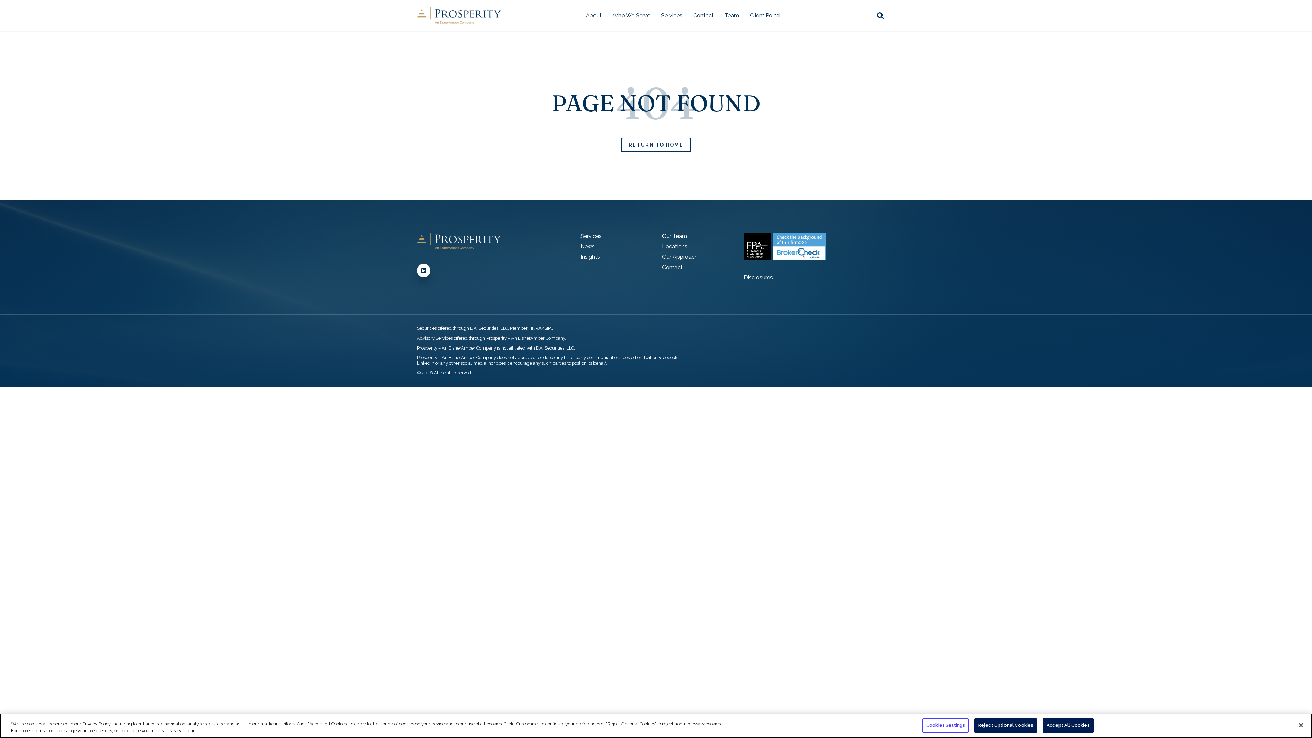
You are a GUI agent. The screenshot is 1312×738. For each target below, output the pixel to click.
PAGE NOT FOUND (656, 103)
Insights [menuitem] (590, 257)
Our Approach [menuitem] (680, 257)
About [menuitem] (594, 15)
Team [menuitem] (732, 15)
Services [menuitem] (671, 15)
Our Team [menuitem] (674, 236)
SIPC (549, 328)
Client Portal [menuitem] (765, 15)
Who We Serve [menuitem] (631, 15)
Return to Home (656, 145)
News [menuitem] (587, 246)
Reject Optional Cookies (1005, 725)
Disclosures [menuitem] (758, 277)
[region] (656, 726)
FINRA (535, 328)
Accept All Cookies (1068, 725)
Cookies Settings (945, 725)
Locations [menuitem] (674, 246)
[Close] (1301, 725)
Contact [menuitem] (703, 15)
